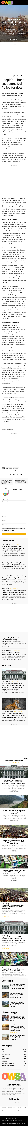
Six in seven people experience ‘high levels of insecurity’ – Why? (21, 481)
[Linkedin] (10, 75)
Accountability (6, 544)
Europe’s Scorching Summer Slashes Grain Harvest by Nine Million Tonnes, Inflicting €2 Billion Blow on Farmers (18, 1027)
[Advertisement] (14, 59)
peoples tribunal (17, 470)
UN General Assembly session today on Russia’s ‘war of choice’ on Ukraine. (6, 482)
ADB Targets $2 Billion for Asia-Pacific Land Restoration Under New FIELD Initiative (17, 1037)
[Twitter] (17, 75)
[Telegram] (21, 75)
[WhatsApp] (14, 75)
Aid (2, 574)
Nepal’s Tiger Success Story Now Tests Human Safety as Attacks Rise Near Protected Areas (13, 564)
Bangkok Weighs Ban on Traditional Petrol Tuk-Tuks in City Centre (14, 639)
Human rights (15, 29)
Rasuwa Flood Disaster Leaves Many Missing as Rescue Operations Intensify (14, 577)
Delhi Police (9, 468)
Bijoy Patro (14, 851)
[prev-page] (11, 884)
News (19, 31)
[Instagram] (15, 1102)
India (15, 31)
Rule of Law (10, 31)
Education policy (6, 650)
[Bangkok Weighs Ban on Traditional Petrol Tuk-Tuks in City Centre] (14, 861)
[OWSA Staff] (11, 39)
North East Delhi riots (7, 470)
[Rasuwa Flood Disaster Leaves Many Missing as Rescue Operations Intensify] (14, 801)
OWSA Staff (15, 39)
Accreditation (5, 588)
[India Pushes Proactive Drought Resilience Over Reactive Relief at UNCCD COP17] (5, 1018)
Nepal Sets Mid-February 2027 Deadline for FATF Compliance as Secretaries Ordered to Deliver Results (14, 781)
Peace (21, 29)
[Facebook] (6, 75)
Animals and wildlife (7, 711)
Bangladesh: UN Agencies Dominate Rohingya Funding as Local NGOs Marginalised (14, 592)
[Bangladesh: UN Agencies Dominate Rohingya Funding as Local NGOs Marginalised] (14, 831)
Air (14, 868)
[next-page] (15, 884)
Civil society (8, 29)
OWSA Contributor (14, 791)
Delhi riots (15, 468)
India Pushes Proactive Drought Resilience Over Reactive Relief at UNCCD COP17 (17, 1018)
